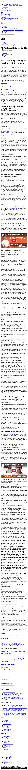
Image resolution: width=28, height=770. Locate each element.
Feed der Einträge (7, 756)
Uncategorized (6, 745)
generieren (6, 132)
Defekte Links (6, 736)
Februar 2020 (6, 728)
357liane (5, 53)
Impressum (3, 17)
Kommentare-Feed (7, 757)
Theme (5, 742)
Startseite (5, 1)
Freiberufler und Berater (20, 268)
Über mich (5, 3)
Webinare (5, 7)
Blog (4, 8)
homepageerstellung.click (6, 10)
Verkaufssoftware (7, 746)
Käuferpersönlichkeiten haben (11, 445)
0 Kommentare (6, 56)
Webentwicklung (20, 644)
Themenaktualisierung (8, 744)
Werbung (5, 747)
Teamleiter (13, 644)
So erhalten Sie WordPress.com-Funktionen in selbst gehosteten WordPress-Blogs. (15, 714)
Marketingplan (10, 434)
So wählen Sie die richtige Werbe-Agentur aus (14, 659)
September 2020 (7, 724)
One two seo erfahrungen (9, 692)
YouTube (5, 749)
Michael (5, 708)
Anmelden (5, 754)
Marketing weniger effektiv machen (18, 86)
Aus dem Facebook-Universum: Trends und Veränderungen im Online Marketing (13, 696)
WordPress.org (6, 758)
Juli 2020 (5, 726)
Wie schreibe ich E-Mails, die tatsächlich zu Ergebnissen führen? (13, 711)
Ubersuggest (11, 134)
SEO (4, 55)
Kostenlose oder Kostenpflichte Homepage (13, 5)
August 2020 (6, 725)
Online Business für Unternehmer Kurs (9, 19)
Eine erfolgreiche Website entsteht (11, 4)
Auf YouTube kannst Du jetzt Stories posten (13, 693)
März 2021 (5, 720)
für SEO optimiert (15, 208)
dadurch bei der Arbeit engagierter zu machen (14, 537)
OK (26, 768)
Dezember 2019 (7, 729)
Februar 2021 (6, 721)
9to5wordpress (6, 713)
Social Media (6, 741)
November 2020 (7, 722)
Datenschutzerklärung (5, 14)
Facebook (5, 738)
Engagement (15, 81)
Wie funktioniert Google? (8, 664)
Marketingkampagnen (5, 644)
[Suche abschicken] (14, 35)
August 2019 (6, 730)
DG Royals (6, 710)
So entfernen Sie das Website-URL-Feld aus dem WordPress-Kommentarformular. (14, 706)
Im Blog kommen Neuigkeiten (10, 694)
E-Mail (5, 737)
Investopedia (6, 67)
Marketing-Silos (17, 643)
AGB (2, 12)
